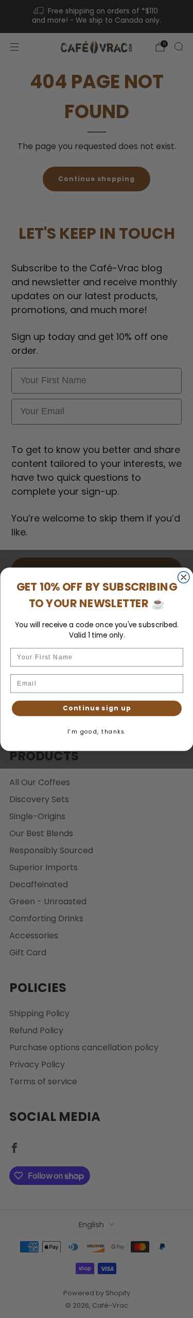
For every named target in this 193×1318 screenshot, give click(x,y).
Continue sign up (96, 708)
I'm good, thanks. (96, 731)
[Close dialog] (183, 577)
